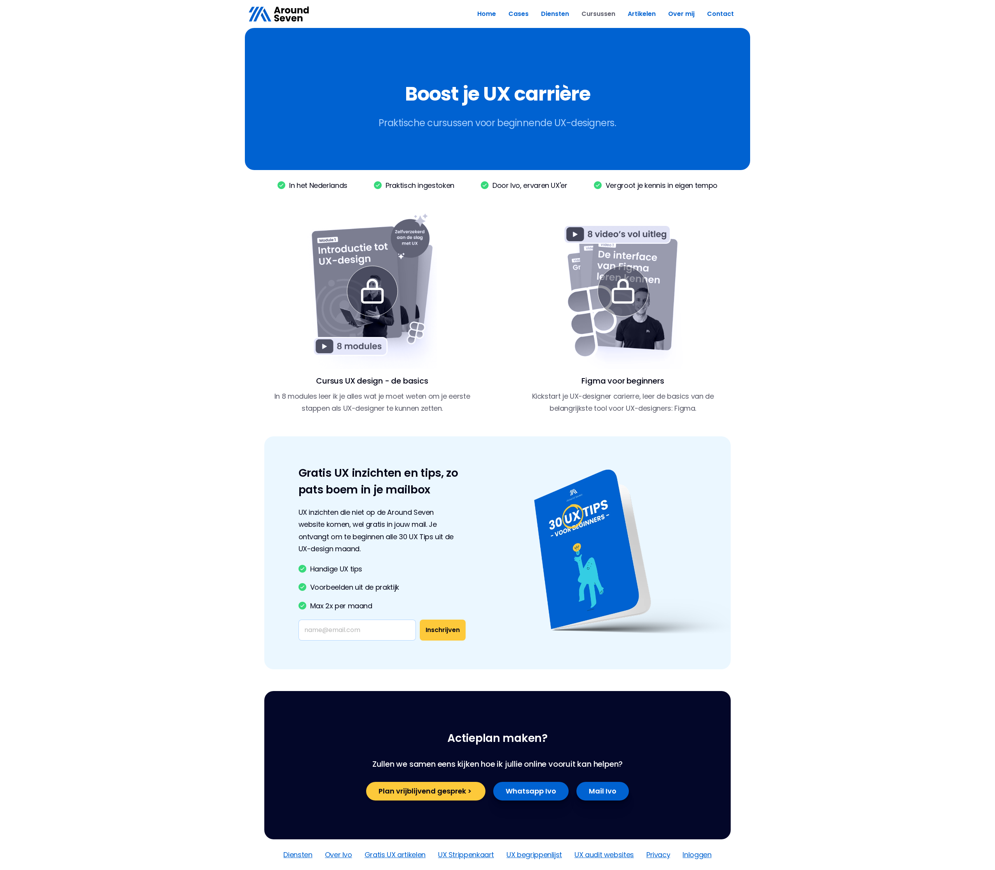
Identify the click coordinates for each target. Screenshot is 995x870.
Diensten (555, 13)
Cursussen (598, 13)
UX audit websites (604, 855)
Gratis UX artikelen (395, 855)
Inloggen (697, 855)
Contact (720, 13)
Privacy (658, 855)
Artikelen (642, 13)
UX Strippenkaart (466, 855)
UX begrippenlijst (534, 855)
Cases (518, 13)
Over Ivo (338, 855)
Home (486, 13)
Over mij (681, 13)
